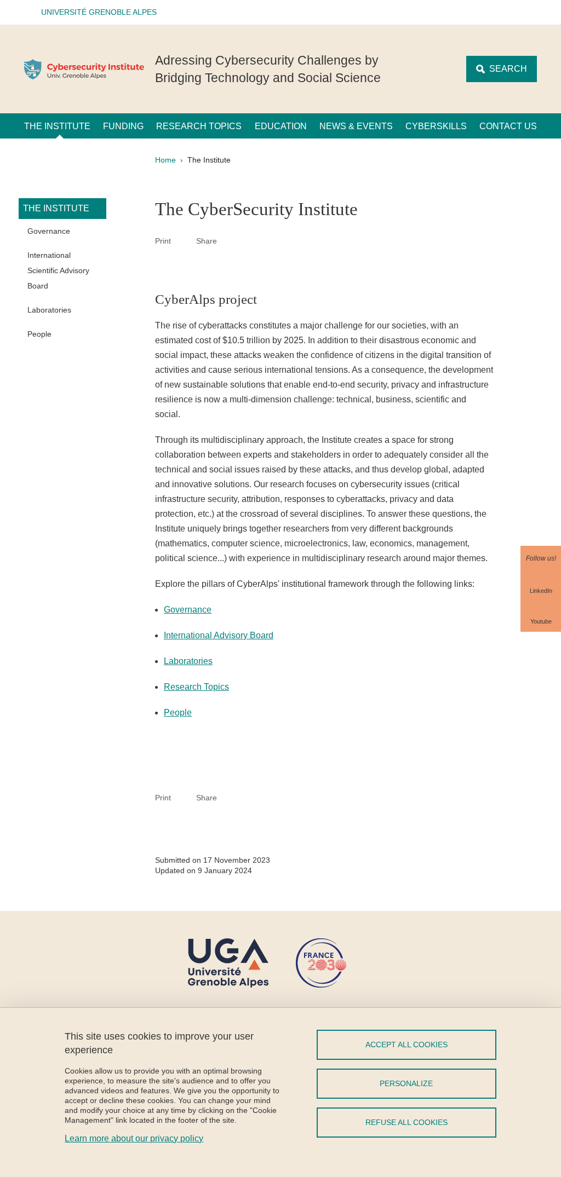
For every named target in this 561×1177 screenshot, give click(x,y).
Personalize (406, 1083)
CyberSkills (436, 126)
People (39, 334)
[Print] (183, 240)
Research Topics (199, 126)
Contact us (508, 126)
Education (281, 126)
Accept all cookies (406, 1044)
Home (165, 159)
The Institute (57, 126)
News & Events (356, 126)
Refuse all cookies (406, 1122)
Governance (48, 231)
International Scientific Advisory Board (58, 270)
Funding (123, 126)
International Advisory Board (218, 635)
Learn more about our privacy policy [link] (134, 1138)
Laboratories (49, 309)
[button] (95, 12)
